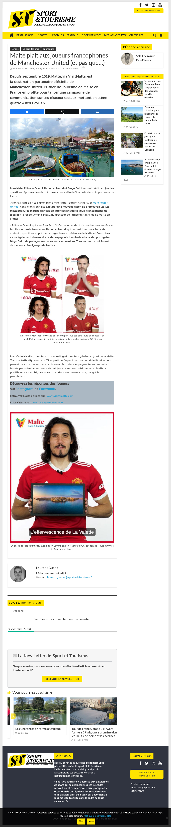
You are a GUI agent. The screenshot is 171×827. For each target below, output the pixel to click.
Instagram (25, 389)
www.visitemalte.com (60, 395)
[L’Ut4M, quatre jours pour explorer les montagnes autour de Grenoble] (132, 133)
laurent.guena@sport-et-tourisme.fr (70, 577)
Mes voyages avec (115, 35)
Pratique (72, 35)
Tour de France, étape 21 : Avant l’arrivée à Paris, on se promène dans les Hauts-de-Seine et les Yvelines (88, 732)
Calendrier (136, 35)
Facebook (47, 389)
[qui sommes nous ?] (67, 801)
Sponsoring (48, 49)
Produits (58, 35)
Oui (81, 821)
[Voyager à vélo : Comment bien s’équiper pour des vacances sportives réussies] (132, 81)
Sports (42, 35)
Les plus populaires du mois (142, 76)
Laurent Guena (72, 68)
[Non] (166, 817)
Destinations (24, 35)
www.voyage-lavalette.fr (48, 402)
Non (91, 821)
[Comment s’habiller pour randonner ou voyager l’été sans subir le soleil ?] (132, 107)
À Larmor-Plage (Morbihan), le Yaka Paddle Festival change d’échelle (152, 166)
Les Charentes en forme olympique (32, 728)
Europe (15, 49)
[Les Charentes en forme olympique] (34, 699)
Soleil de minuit (145, 56)
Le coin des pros (91, 35)
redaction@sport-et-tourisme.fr (142, 789)
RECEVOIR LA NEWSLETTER (148, 11)
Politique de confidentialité (97, 815)
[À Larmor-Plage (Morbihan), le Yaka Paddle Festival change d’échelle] (132, 159)
